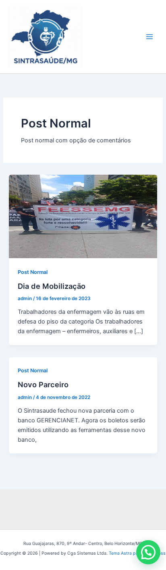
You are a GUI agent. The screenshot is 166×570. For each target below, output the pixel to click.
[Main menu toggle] (149, 36)
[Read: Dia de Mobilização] (83, 216)
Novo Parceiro (43, 384)
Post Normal (33, 272)
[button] (148, 552)
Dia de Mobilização (51, 286)
